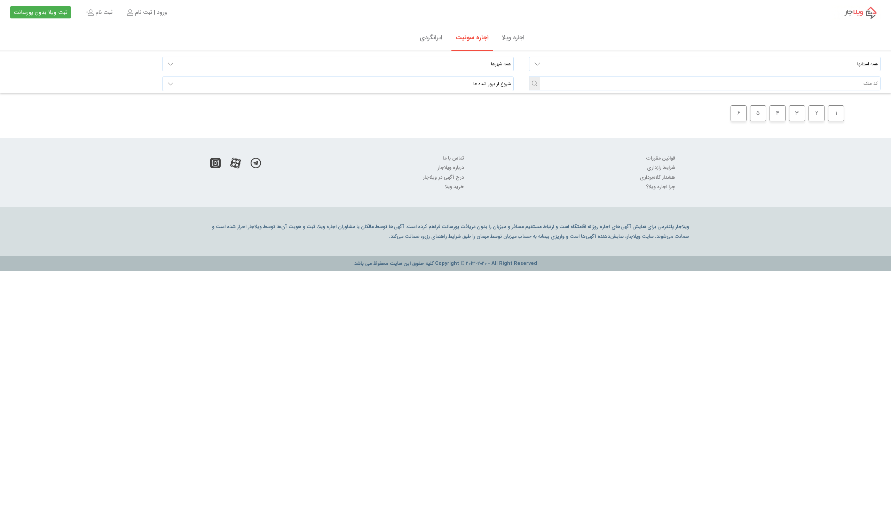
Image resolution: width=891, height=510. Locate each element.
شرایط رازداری (661, 168)
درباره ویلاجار (450, 168)
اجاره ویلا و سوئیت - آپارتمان (856, 12)
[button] (534, 83)
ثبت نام (103, 12)
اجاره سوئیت (472, 37)
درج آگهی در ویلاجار (443, 177)
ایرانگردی (431, 37)
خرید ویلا (454, 187)
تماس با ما (453, 158)
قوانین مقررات (660, 158)
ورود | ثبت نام (150, 12)
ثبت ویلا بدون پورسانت (41, 12)
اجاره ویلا (513, 37)
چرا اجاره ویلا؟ (660, 187)
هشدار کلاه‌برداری (657, 177)
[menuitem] (146, 12)
